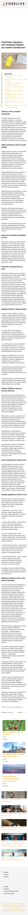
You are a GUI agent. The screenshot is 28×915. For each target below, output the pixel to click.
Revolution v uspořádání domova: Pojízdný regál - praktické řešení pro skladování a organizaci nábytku (13, 843)
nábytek (25, 712)
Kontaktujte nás (18, 707)
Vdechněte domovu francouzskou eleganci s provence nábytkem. (11, 778)
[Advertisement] (14, 23)
